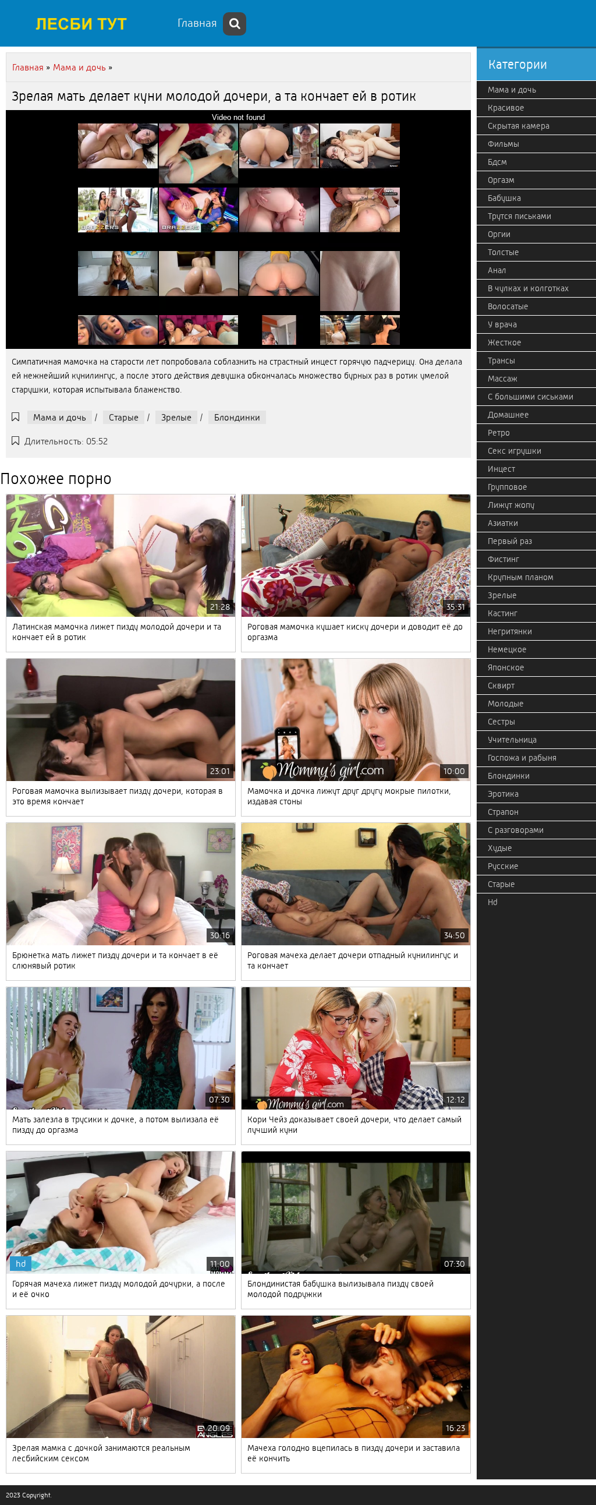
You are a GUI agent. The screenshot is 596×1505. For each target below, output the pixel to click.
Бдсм (497, 162)
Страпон (503, 812)
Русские (503, 866)
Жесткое (505, 342)
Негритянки (510, 631)
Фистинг (503, 559)
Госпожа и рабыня (522, 757)
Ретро (499, 433)
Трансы (501, 360)
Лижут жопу (511, 505)
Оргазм (501, 180)
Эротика (503, 794)
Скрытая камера (518, 126)
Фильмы (503, 144)
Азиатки (503, 523)
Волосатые (508, 306)
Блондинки (237, 417)
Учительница (512, 739)
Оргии (499, 234)
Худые (500, 848)
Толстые (503, 252)
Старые (124, 417)
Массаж (502, 378)
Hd (493, 902)
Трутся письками (519, 216)
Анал (497, 270)
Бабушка (504, 198)
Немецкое (507, 649)
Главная (197, 23)
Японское (506, 667)
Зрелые (176, 417)
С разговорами (516, 830)
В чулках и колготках (528, 288)
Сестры (501, 721)
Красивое (506, 108)
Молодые (506, 703)
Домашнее (508, 414)
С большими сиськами (530, 396)
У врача (502, 324)
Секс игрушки (514, 451)
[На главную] (87, 23)
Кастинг (502, 613)
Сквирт (501, 685)
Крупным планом (521, 577)
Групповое (507, 487)
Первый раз (510, 541)
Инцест (501, 469)
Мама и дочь (59, 417)
